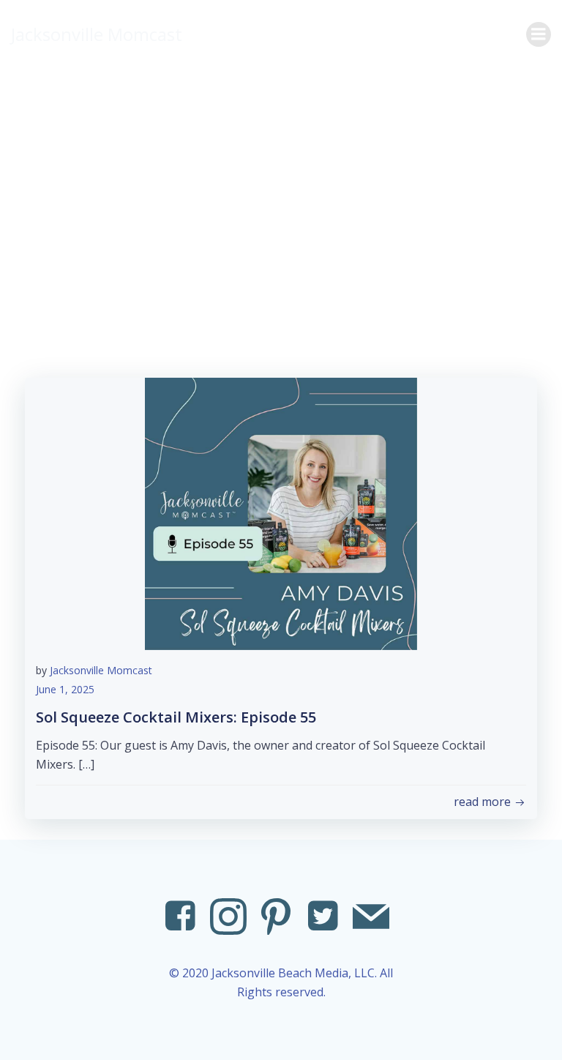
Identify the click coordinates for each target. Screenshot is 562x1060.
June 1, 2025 (65, 689)
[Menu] (538, 34)
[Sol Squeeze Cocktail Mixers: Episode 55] (281, 512)
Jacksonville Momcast (101, 670)
